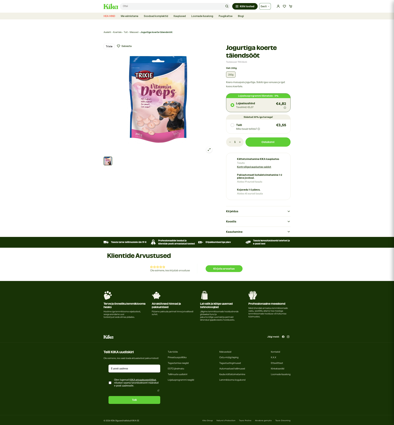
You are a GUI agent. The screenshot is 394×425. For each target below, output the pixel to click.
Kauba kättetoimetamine (232, 374)
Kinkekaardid (277, 368)
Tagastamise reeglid (178, 363)
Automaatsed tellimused (232, 368)
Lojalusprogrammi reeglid (181, 379)
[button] (290, 6)
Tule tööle (173, 351)
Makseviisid (225, 351)
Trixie (109, 46)
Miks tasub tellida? (246, 128)
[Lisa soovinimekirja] (124, 46)
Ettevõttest (277, 363)
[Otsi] (226, 6)
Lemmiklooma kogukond (232, 379)
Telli (134, 400)
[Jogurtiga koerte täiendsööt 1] (108, 161)
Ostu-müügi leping (229, 357)
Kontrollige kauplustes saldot (254, 166)
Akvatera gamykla (263, 420)
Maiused (134, 32)
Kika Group (208, 420)
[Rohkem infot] (285, 107)
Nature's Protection (226, 420)
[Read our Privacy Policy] (158, 390)
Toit (126, 32)
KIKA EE (135, 420)
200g (230, 74)
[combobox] (175, 6)
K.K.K (273, 357)
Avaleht (107, 32)
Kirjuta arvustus (224, 268)
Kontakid (275, 351)
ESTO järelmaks (176, 368)
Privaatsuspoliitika (177, 357)
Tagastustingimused (230, 363)
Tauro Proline (245, 420)
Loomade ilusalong (281, 374)
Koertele (117, 32)
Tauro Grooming (283, 420)
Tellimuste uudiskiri (177, 374)
